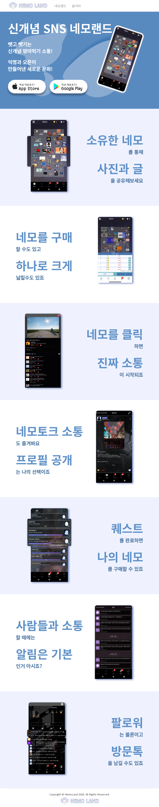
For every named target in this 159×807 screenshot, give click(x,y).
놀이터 (76, 5)
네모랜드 (60, 5)
